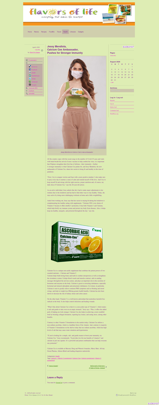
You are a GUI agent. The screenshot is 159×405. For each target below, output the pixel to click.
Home (30, 32)
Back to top (133, 393)
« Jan (112, 82)
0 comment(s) (33, 60)
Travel (59, 32)
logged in (59, 382)
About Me (113, 55)
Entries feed (113, 107)
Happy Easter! (53, 366)
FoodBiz (52, 32)
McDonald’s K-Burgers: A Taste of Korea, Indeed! (97, 367)
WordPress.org (114, 114)
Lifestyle (73, 32)
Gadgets (81, 32)
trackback (31, 91)
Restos (36, 32)
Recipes (44, 32)
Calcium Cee (76, 358)
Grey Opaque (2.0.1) (35, 395)
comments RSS (33, 88)
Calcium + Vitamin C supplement (61, 358)
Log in (112, 103)
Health (65, 32)
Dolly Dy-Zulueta (35, 52)
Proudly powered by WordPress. (127, 395)
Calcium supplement (87, 358)
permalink (31, 93)
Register (112, 100)
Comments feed (114, 110)
